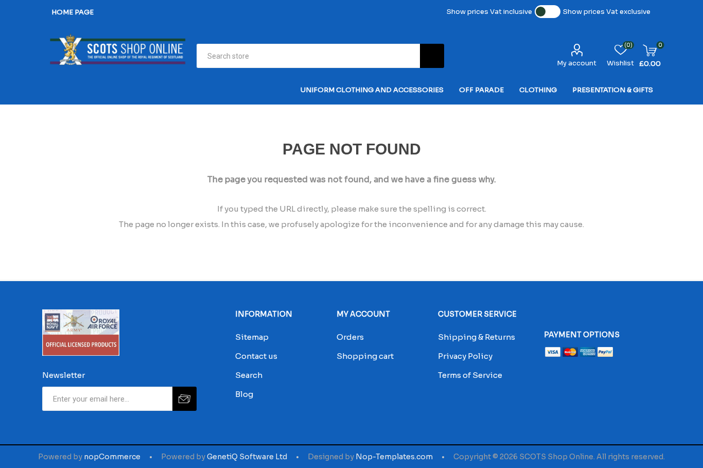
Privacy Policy (465, 356)
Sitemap (252, 337)
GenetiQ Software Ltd (247, 456)
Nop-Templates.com (394, 456)
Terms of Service (470, 375)
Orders (350, 337)
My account (576, 63)
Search (432, 56)
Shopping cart (365, 356)
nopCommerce (112, 456)
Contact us (256, 356)
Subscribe (184, 399)
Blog (244, 394)
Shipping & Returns (476, 337)
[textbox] (308, 56)
